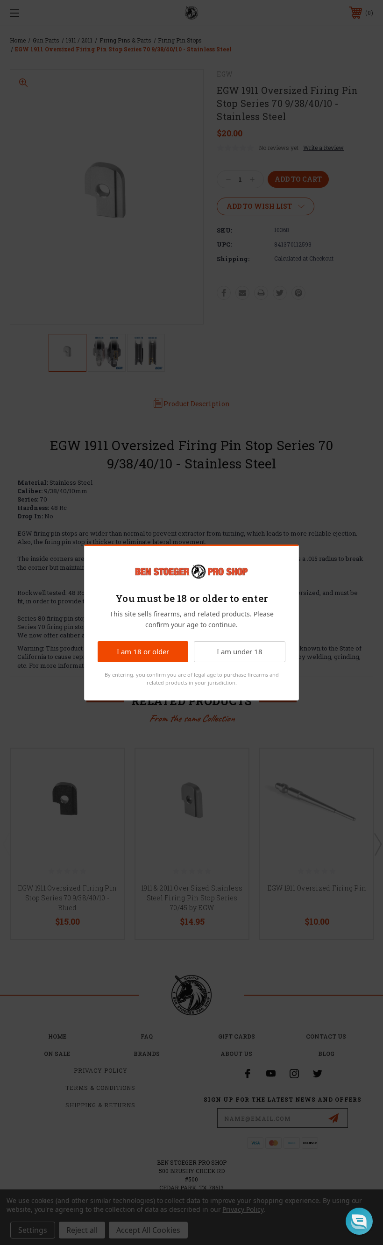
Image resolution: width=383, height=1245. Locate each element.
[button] (359, 1221)
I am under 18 (239, 651)
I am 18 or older (143, 651)
